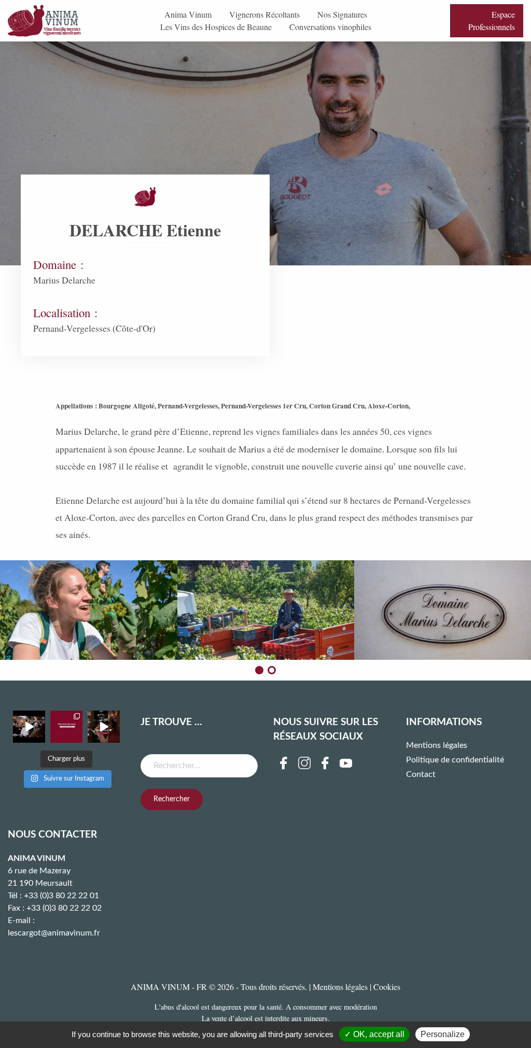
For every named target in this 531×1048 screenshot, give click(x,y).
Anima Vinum (188, 14)
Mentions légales (436, 745)
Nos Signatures (342, 14)
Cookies (386, 986)
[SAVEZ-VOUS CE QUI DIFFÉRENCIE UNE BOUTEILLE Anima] (104, 727)
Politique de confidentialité (455, 760)
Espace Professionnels (491, 20)
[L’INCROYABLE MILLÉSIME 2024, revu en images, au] (29, 727)
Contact (421, 774)
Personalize (443, 1034)
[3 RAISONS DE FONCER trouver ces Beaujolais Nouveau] (66, 727)
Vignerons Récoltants (264, 14)
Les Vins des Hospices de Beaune (216, 26)
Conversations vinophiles (330, 26)
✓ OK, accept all (374, 1034)
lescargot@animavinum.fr (54, 933)
